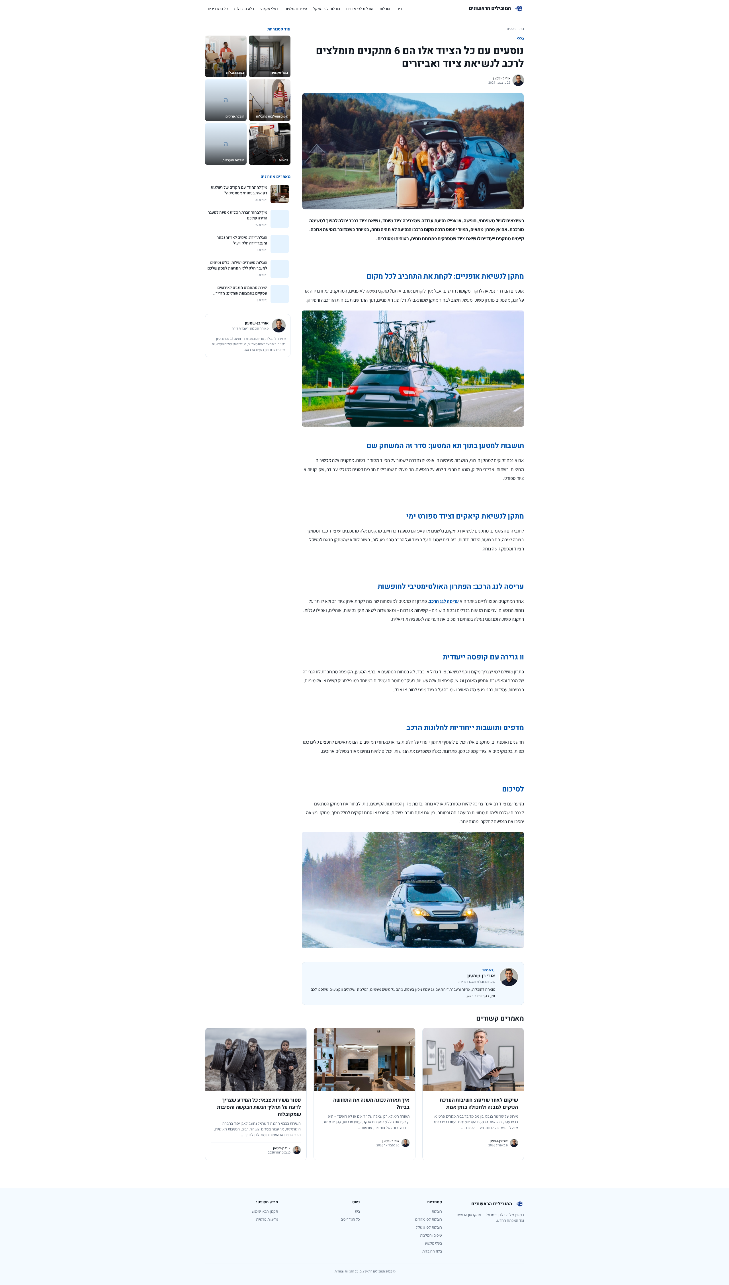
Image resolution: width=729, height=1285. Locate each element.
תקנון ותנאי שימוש (265, 1211)
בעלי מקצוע (269, 8)
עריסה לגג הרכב (444, 601)
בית (399, 8)
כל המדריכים (218, 8)
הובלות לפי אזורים (359, 8)
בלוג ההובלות (244, 8)
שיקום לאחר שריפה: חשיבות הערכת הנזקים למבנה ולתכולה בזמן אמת (479, 1103)
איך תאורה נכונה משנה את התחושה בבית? (371, 1103)
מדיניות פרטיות (267, 1219)
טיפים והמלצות (295, 8)
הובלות (385, 8)
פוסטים (511, 28)
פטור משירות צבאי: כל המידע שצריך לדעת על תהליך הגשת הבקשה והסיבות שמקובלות (259, 1107)
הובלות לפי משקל (326, 8)
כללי (520, 38)
